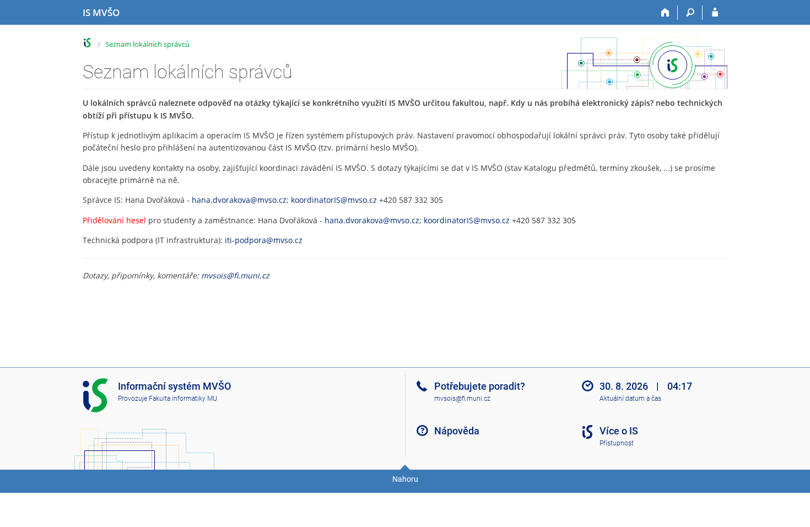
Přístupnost (617, 443)
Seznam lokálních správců (147, 44)
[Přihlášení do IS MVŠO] (715, 13)
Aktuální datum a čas (630, 398)
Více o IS (619, 431)
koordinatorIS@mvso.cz (334, 200)
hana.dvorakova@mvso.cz (239, 200)
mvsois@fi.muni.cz (235, 275)
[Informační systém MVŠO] (87, 42)
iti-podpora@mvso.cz (264, 240)
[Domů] (665, 13)
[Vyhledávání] (690, 13)
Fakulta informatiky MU (183, 398)
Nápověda (456, 431)
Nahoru (405, 479)
